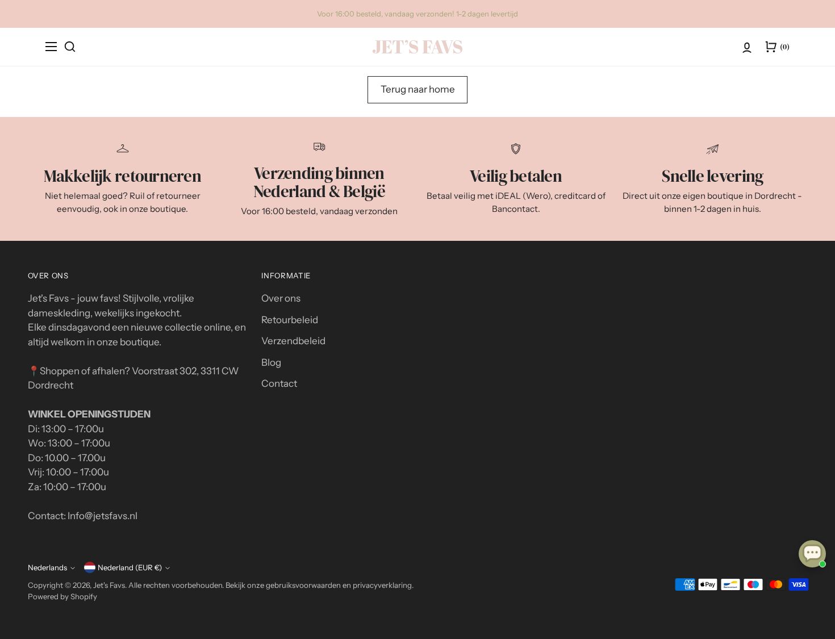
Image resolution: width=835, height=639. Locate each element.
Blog (271, 362)
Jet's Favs (109, 585)
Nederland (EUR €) (130, 567)
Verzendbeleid (293, 340)
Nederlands (47, 567)
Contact (279, 383)
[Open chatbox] (812, 553)
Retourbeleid (289, 319)
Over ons (280, 298)
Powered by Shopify (62, 596)
